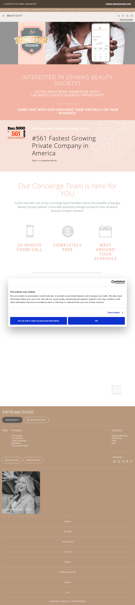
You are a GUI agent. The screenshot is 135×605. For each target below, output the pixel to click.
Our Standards (17, 438)
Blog (113, 443)
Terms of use (67, 542)
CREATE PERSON (33, 460)
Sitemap (67, 582)
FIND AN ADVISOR (126, 20)
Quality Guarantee (19, 441)
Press (114, 441)
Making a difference (119, 436)
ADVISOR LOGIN (12, 460)
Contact (67, 522)
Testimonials (117, 438)
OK (96, 321)
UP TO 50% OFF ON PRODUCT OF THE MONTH (54, 10)
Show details (114, 312)
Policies (67, 552)
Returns (67, 532)
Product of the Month (20, 446)
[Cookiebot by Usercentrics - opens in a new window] (113, 282)
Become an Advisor (36, 420)
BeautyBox (16, 443)
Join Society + (12, 420)
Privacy (67, 562)
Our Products (17, 436)
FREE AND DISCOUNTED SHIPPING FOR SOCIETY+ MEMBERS (95, 10)
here (39, 160)
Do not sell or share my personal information (38, 321)
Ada (67, 592)
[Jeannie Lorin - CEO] (21, 492)
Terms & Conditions (67, 572)
